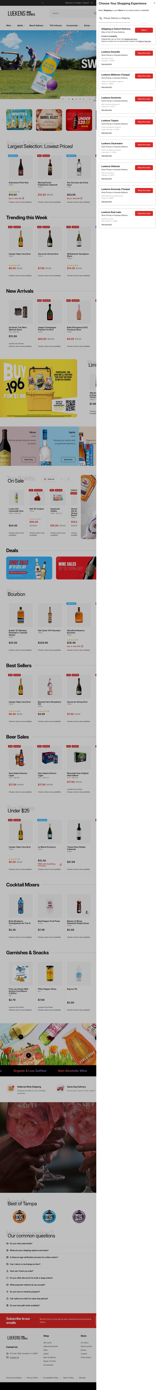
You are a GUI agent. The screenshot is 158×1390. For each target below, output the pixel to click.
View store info (106, 64)
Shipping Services (130, 39)
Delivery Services (144, 41)
